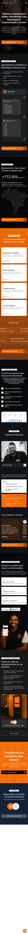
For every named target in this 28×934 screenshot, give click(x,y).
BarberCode (17, 171)
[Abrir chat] (25, 931)
